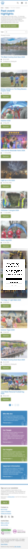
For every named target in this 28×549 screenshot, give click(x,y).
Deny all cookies (14, 282)
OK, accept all (14, 279)
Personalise (14, 285)
